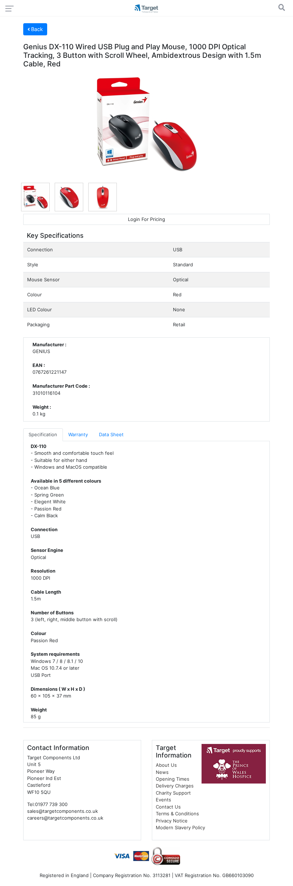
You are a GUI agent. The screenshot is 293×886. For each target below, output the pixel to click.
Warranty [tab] (78, 434)
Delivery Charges (175, 786)
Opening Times (172, 779)
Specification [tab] (43, 434)
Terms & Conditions (177, 813)
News (162, 772)
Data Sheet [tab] (111, 434)
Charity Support (173, 793)
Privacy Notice (172, 821)
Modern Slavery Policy (180, 827)
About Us (166, 765)
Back (36, 29)
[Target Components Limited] (146, 9)
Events (163, 799)
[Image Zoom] (146, 124)
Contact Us (168, 807)
